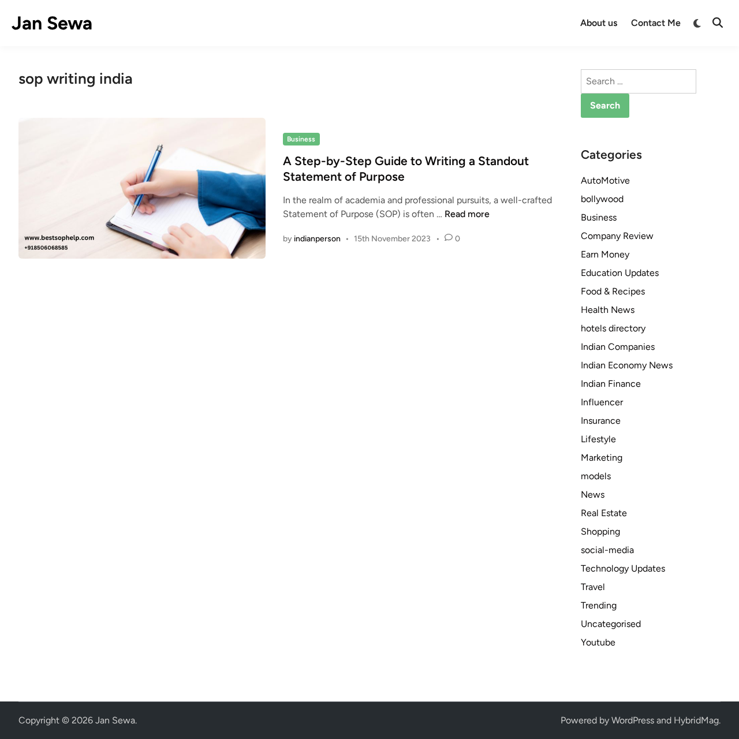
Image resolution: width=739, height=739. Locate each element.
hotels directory (613, 328)
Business (301, 139)
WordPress (632, 720)
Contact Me (656, 22)
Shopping (600, 531)
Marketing (601, 457)
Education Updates (620, 272)
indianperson (317, 239)
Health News (608, 309)
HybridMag (696, 720)
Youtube (598, 642)
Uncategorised (611, 623)
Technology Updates (623, 568)
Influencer (602, 402)
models (596, 476)
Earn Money (605, 254)
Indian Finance (611, 383)
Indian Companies (618, 346)
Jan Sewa (52, 23)
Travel (593, 586)
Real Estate (604, 512)
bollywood (602, 198)
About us (598, 22)
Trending (599, 605)
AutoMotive (605, 180)
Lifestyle (598, 439)
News (592, 494)
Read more (467, 213)
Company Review (617, 235)
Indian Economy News (627, 365)
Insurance (601, 420)
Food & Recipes (613, 291)
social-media (607, 549)
